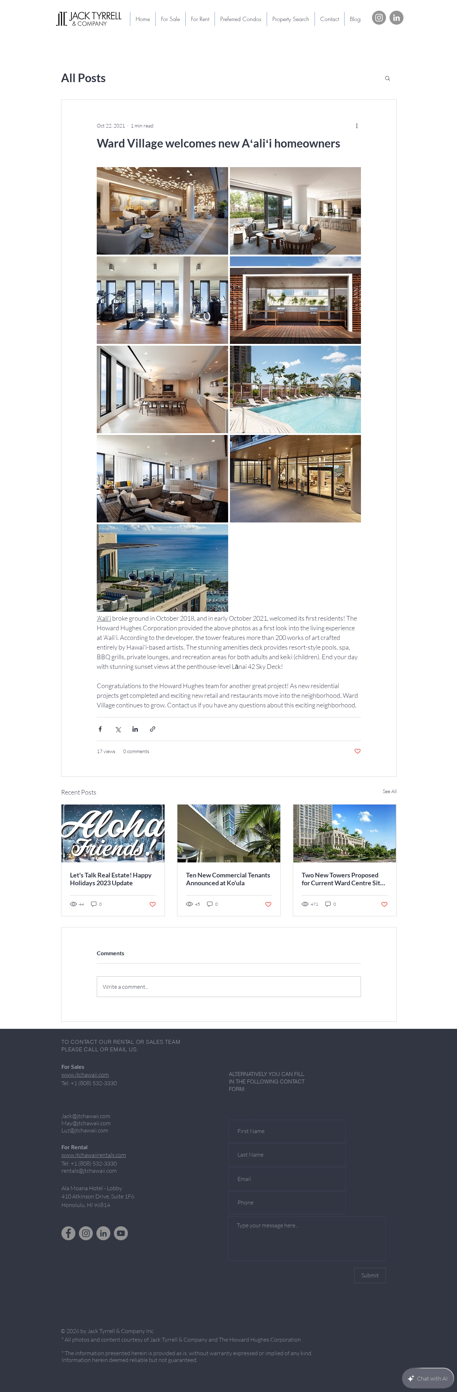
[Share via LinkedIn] (135, 729)
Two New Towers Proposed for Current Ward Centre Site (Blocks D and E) (343, 879)
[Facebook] (68, 1233)
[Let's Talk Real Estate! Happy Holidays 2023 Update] (113, 833)
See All (390, 791)
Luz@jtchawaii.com (84, 1130)
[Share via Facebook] (100, 729)
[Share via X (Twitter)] (117, 729)
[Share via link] (152, 729)
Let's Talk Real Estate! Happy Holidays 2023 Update (111, 879)
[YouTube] (121, 1233)
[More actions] (356, 125)
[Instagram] (379, 18)
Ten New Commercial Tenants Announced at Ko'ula (228, 879)
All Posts (83, 78)
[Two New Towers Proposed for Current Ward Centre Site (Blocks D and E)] (344, 833)
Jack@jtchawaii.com (85, 1116)
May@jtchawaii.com (86, 1123)
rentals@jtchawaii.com (89, 1170)
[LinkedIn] (396, 18)
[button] (387, 78)
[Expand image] (162, 211)
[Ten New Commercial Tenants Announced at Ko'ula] (229, 833)
